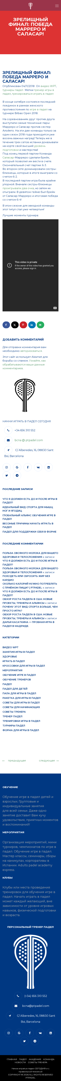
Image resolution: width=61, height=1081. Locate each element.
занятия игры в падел (19, 651)
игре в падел (39, 109)
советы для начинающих (21, 707)
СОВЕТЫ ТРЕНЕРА (37, 1062)
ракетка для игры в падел (22, 698)
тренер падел (12, 716)
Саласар (8, 157)
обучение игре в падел (19, 674)
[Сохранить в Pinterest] (23, 324)
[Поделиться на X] (15, 324)
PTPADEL (30, 1077)
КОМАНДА (48, 1059)
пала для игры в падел (19, 693)
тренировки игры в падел (21, 721)
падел (7, 684)
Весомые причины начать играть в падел (28, 525)
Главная (12, 1059)
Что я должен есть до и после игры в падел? (30, 500)
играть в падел (14, 661)
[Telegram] (18, 475)
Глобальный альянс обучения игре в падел (29, 517)
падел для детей (15, 688)
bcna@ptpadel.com (35, 1006)
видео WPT (48, 86)
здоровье (10, 656)
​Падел (23, 1059)
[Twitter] (7, 475)
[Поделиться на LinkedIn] (32, 324)
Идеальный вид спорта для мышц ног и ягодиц (28, 509)
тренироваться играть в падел (33, 93)
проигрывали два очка (18, 188)
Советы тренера (14, 711)
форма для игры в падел (21, 730)
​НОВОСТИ (20, 1062)
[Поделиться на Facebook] (6, 324)
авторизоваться (31, 350)
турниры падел (13, 90)
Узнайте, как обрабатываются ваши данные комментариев (24, 364)
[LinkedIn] (49, 467)
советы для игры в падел (21, 702)
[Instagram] (7, 467)
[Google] (18, 467)
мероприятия (12, 670)
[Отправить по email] (40, 324)
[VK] (39, 467)
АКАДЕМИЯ (35, 1059)
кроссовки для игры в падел (24, 665)
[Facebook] (28, 467)
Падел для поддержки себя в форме (29, 531)
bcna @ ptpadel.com (29, 440)
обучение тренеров (17, 679)
